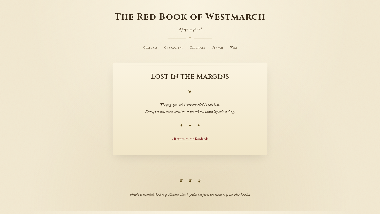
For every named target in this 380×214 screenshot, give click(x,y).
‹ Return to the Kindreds (190, 138)
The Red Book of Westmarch (190, 17)
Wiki (233, 47)
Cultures (150, 47)
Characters (173, 47)
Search (217, 47)
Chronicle (198, 47)
